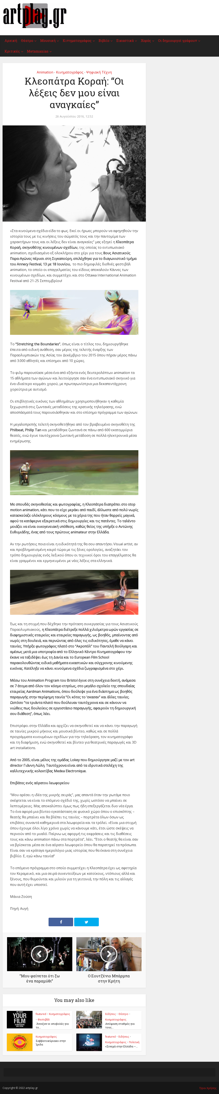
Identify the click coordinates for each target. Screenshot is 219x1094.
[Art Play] (35, 15)
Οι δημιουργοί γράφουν (177, 40)
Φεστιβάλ (44, 1019)
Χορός (146, 40)
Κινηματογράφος (77, 40)
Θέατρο (27, 40)
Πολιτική (134, 1042)
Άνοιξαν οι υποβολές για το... (52, 1025)
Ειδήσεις (110, 1014)
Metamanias (37, 51)
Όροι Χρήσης (208, 1088)
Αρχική (10, 40)
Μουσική (48, 40)
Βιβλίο (104, 40)
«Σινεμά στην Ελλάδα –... (121, 1046)
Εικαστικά (125, 40)
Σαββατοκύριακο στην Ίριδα (51, 1042)
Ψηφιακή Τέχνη (99, 72)
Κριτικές (12, 51)
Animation (45, 72)
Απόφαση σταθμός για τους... (120, 1025)
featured (41, 1014)
